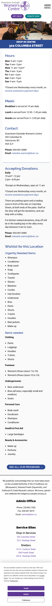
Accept (26, 588)
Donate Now (33, 16)
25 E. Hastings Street (26, 540)
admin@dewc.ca (29, 514)
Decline (26, 594)
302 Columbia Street (26, 536)
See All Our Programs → (26, 467)
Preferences (26, 600)
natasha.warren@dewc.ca (25, 153)
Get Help (17, 16)
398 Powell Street (26, 552)
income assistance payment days (22, 90)
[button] (3, 30)
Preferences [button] (14, 581)
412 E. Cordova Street (26, 549)
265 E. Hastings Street (26, 556)
